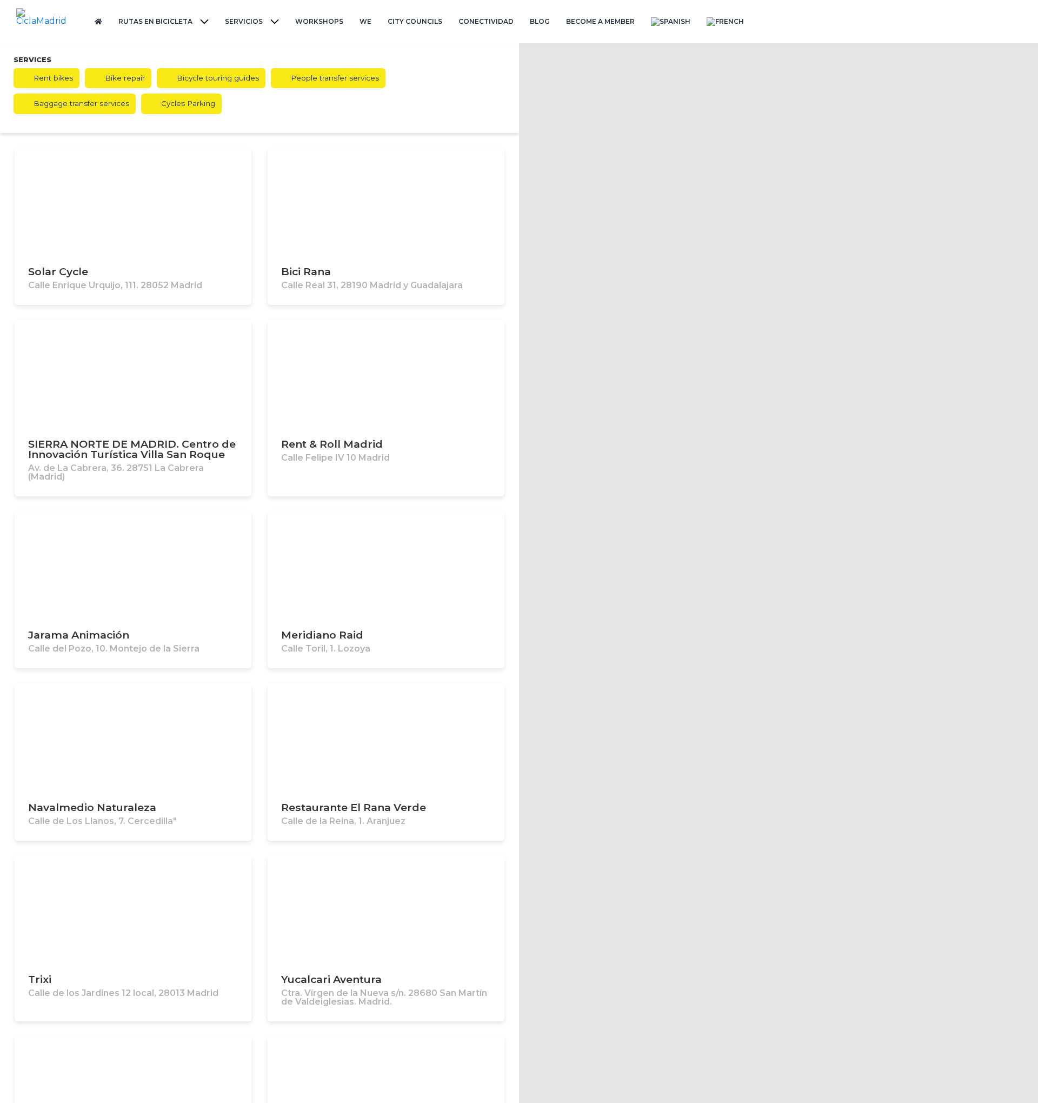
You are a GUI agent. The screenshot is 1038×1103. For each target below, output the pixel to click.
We (365, 21)
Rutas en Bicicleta (155, 21)
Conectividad (486, 21)
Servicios (244, 21)
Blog (540, 21)
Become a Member (600, 21)
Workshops (319, 21)
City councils (415, 21)
